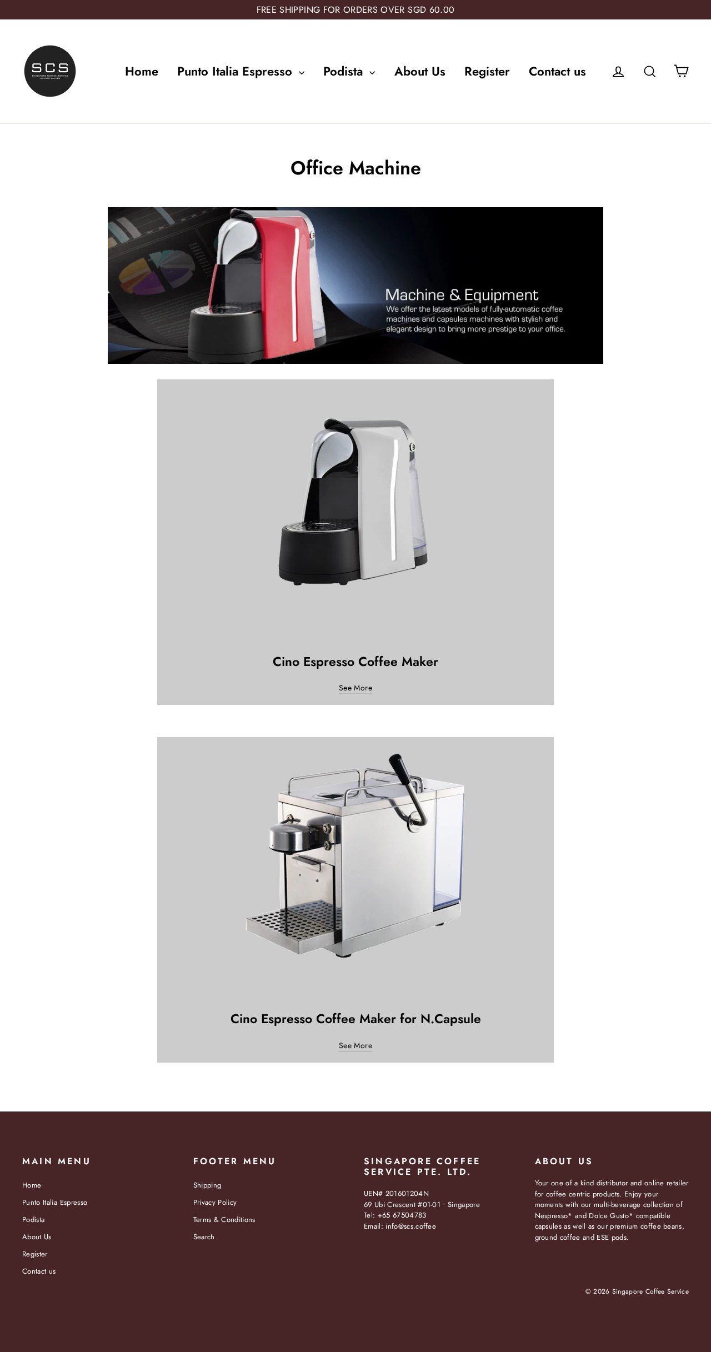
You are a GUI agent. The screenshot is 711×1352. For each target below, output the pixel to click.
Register (487, 71)
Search (204, 1236)
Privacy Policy (215, 1202)
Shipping (207, 1185)
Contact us (557, 71)
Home (141, 71)
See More (355, 687)
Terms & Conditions (224, 1219)
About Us (419, 71)
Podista (345, 71)
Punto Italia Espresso (236, 71)
